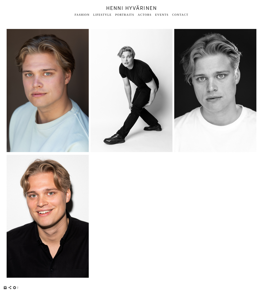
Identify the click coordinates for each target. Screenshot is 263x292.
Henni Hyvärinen (131, 8)
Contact (180, 14)
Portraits (124, 14)
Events (162, 14)
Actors (145, 14)
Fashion (82, 14)
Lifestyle (102, 14)
